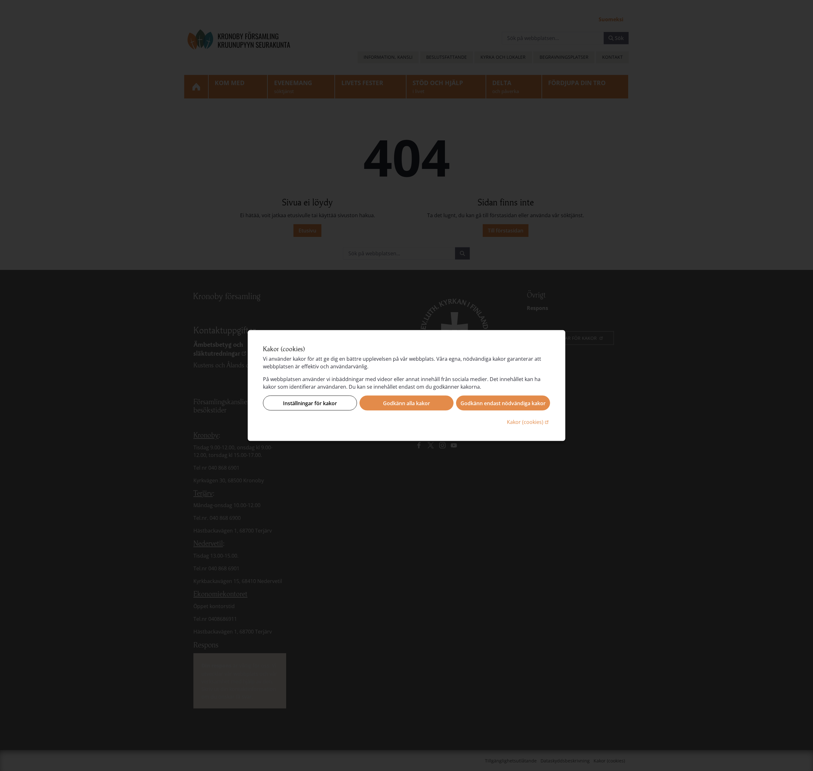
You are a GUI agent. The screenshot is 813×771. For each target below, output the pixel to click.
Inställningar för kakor (310, 402)
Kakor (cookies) (528, 422)
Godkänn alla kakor (406, 402)
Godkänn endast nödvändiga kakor (503, 402)
